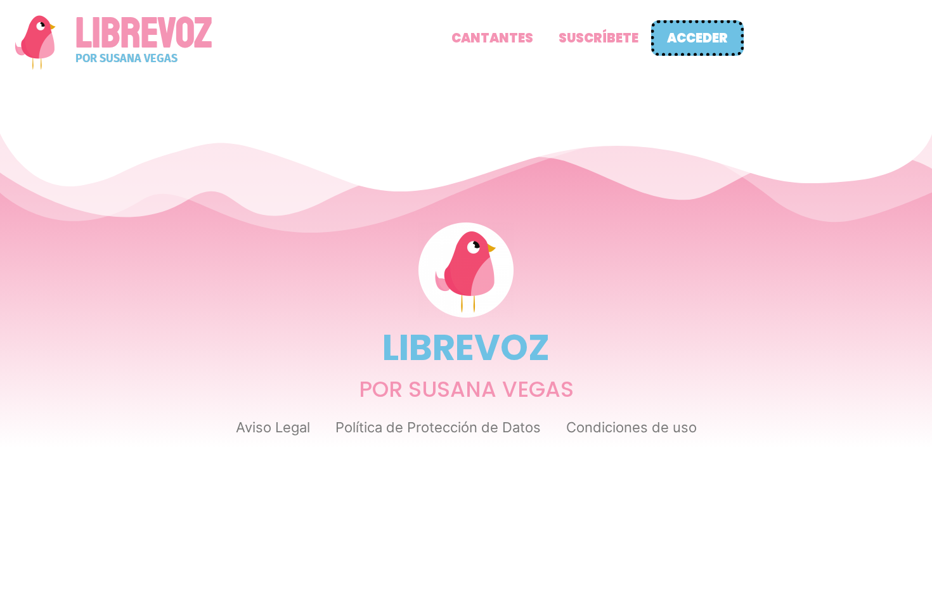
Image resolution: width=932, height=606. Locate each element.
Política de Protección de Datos (438, 427)
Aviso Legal (273, 427)
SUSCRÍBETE (598, 38)
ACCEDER (697, 38)
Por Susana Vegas (126, 58)
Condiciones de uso (631, 427)
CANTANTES (492, 38)
